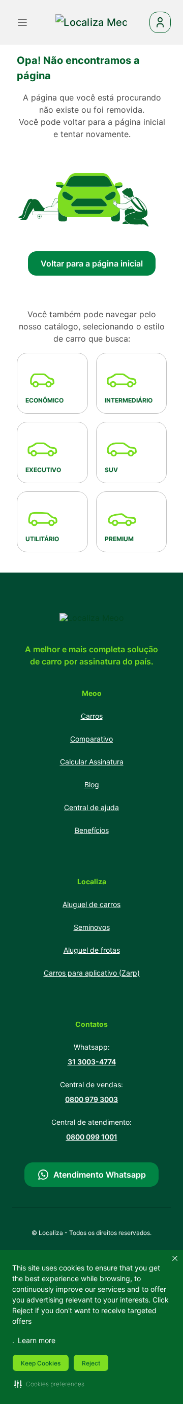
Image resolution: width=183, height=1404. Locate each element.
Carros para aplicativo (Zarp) (92, 972)
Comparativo (91, 738)
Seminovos (92, 927)
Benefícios (92, 830)
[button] (49, 1384)
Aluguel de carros (91, 904)
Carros (92, 716)
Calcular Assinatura (92, 761)
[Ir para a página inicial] (91, 617)
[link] (91, 22)
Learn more (36, 1340)
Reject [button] (91, 1363)
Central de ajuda (91, 807)
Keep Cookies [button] (40, 1363)
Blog (91, 784)
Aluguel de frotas (92, 950)
